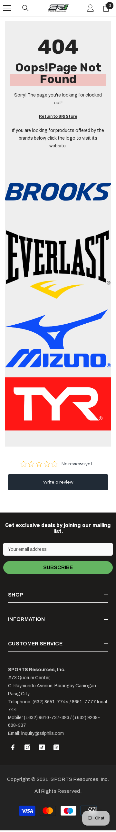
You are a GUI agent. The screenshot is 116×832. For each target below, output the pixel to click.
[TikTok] (42, 747)
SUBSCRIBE (58, 567)
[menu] (7, 8)
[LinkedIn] (56, 747)
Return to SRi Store (58, 116)
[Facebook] (13, 747)
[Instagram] (27, 747)
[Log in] (90, 8)
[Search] (25, 8)
